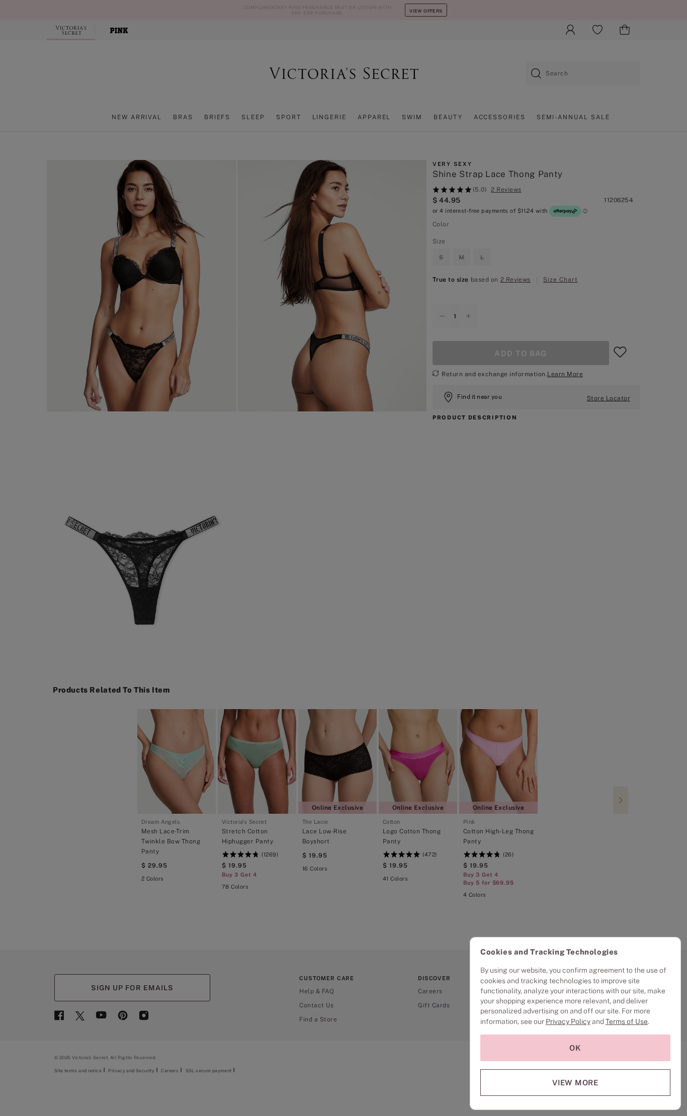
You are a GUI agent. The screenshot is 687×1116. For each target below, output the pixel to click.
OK (575, 1048)
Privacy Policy (568, 1021)
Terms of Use (627, 1021)
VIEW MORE (575, 1082)
